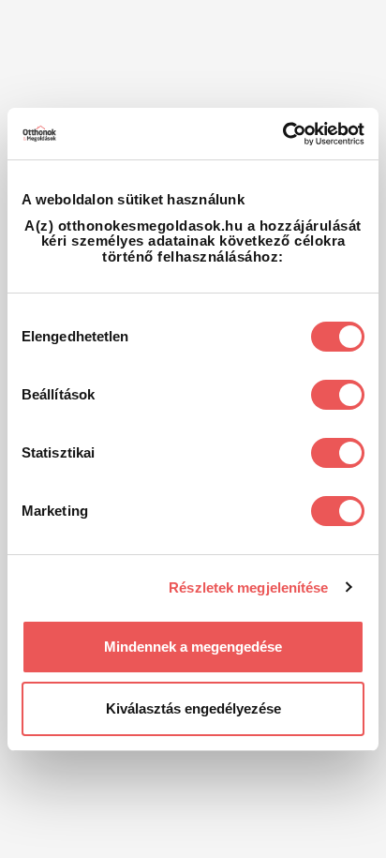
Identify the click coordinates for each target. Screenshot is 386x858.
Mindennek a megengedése (193, 647)
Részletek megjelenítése (248, 587)
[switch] (337, 395)
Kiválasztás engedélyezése (193, 708)
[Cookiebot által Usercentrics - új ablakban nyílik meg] (282, 134)
